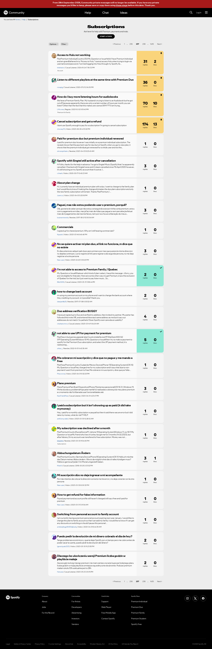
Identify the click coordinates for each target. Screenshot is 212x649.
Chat (105, 13)
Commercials (65, 227)
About (44, 601)
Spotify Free (136, 624)
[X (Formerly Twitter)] (195, 598)
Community (16, 13)
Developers (77, 607)
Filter (63, 44)
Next (159, 44)
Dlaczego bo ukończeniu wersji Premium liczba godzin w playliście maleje (91, 557)
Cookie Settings (54, 644)
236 (131, 44)
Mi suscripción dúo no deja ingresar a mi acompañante (89, 475)
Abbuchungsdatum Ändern (73, 453)
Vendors (75, 624)
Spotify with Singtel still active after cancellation (86, 160)
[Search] (191, 12)
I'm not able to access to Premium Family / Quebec (87, 269)
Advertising (76, 612)
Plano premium (66, 383)
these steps (121, 5)
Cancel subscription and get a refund (79, 121)
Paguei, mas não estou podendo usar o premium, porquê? (92, 204)
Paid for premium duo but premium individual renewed (90, 138)
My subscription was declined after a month (83, 428)
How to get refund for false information (81, 494)
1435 (152, 44)
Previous (117, 44)
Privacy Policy (40, 644)
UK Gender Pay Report (130, 644)
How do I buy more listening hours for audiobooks (87, 96)
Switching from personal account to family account (88, 514)
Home (17, 19)
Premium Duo (137, 607)
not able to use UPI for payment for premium (84, 333)
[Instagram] (187, 598)
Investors (76, 618)
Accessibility (81, 644)
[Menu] (206, 12)
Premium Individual (139, 601)
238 (144, 44)
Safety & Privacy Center (22, 644)
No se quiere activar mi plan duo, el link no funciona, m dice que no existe (94, 245)
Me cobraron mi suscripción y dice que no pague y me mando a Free (94, 359)
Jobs (44, 607)
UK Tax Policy (113, 644)
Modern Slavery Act (97, 644)
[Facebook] (203, 598)
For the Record (48, 612)
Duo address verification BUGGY (77, 311)
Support (104, 601)
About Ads (69, 644)
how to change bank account (74, 291)
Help (88, 13)
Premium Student (138, 618)
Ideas (123, 13)
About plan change (68, 182)
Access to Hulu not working (73, 55)
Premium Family (138, 612)
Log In (198, 12)
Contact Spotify (108, 618)
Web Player (106, 607)
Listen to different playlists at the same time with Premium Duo (95, 79)
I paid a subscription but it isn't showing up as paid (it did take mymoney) (94, 407)
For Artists (76, 601)
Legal (8, 644)
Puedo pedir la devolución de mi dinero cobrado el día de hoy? (94, 536)
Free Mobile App (108, 612)
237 (137, 44)
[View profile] (54, 55)
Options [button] (53, 44)
